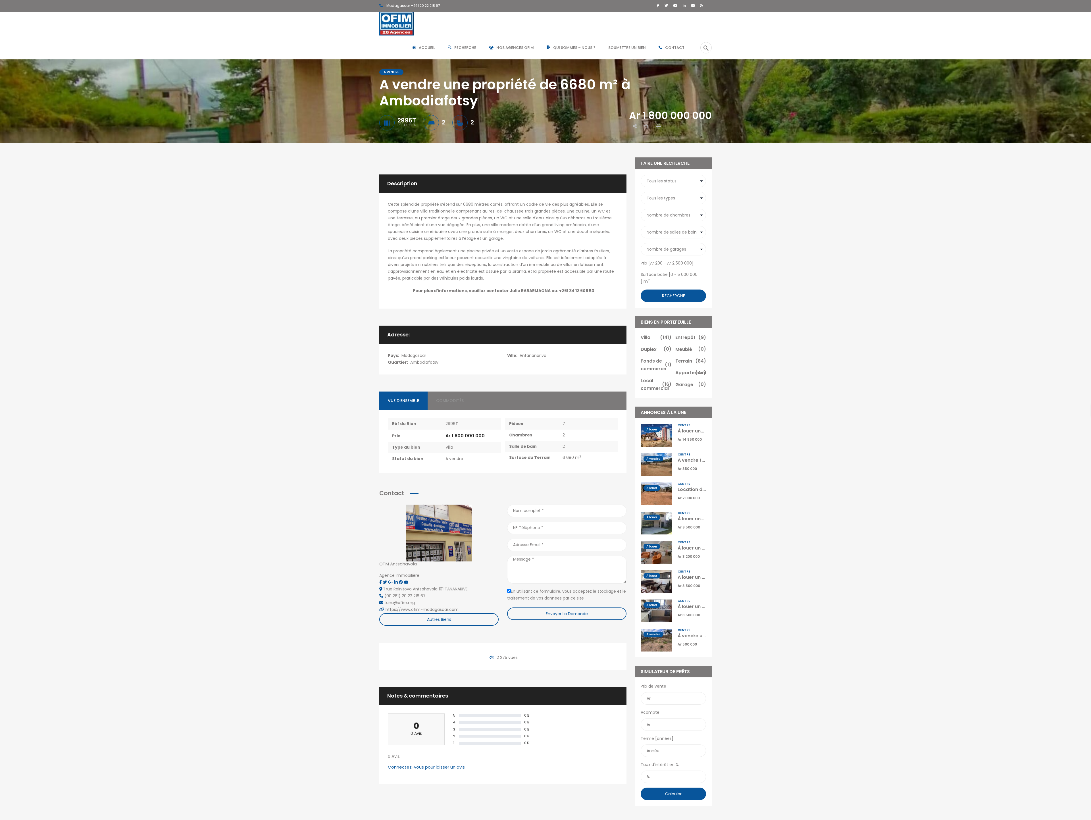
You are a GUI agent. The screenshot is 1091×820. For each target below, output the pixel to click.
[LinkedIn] (684, 5)
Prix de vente (653, 686)
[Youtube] (406, 582)
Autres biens (439, 619)
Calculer (673, 794)
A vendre (454, 458)
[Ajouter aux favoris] (646, 126)
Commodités (450, 400)
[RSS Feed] (701, 5)
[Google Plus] (391, 582)
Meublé (690, 349)
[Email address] (693, 5)
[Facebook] (658, 5)
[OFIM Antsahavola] (439, 533)
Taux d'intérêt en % (660, 764)
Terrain (690, 361)
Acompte (650, 712)
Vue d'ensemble (403, 400)
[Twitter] (666, 5)
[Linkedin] (396, 582)
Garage (690, 384)
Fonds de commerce (656, 365)
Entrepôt (690, 337)
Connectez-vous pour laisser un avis (426, 767)
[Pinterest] (401, 582)
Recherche (673, 296)
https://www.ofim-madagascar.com (422, 609)
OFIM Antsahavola (398, 564)
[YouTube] (675, 5)
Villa (449, 447)
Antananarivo (533, 355)
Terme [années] (657, 738)
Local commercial (656, 384)
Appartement (690, 372)
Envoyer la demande (567, 614)
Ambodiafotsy (424, 362)
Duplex (656, 349)
